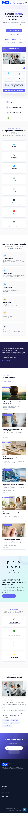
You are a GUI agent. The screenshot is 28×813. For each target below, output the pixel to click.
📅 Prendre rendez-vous (9, 595)
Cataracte (8, 79)
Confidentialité (5, 802)
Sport (3, 790)
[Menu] (26, 2)
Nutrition (3, 788)
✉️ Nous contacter (14, 752)
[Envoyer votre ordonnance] (24, 809)
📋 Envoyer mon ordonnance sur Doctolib (14, 90)
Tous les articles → (7, 381)
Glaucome (19, 79)
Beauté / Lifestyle (5, 792)
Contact (3, 799)
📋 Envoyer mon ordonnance (14, 30)
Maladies (3, 781)
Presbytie (19, 73)
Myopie (8, 73)
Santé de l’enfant (5, 776)
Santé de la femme (5, 779)
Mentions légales (5, 800)
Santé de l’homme (5, 778)
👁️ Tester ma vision (14, 34)
